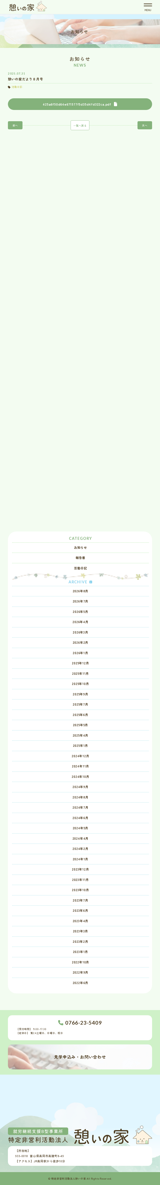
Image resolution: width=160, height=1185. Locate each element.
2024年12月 (80, 756)
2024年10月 (80, 776)
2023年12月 (80, 869)
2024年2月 (80, 848)
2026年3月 (80, 632)
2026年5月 (80, 611)
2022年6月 (81, 982)
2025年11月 (80, 673)
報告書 (80, 557)
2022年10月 (80, 962)
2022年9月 (81, 972)
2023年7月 (80, 900)
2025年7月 (80, 704)
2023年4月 (81, 921)
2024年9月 (80, 787)
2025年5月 (80, 725)
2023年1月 (80, 951)
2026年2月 (81, 642)
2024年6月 (80, 818)
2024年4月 (80, 838)
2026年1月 (80, 653)
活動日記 (80, 568)
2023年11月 (80, 879)
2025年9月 (80, 694)
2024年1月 (81, 859)
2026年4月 (80, 622)
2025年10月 (80, 683)
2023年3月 (80, 931)
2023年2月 (80, 941)
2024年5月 (81, 828)
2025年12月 (80, 663)
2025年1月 (80, 745)
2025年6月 (80, 714)
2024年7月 (80, 807)
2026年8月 (81, 591)
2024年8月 (80, 797)
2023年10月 (80, 890)
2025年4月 (81, 735)
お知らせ (80, 547)
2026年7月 (81, 601)
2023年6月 (80, 910)
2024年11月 (80, 766)
